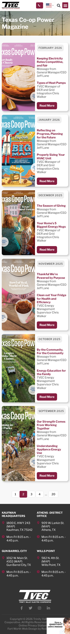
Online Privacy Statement (35, 625)
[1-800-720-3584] (39, 5)
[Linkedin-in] (48, 608)
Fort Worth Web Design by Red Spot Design (35, 628)
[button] (65, 5)
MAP (10, 526)
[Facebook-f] (21, 608)
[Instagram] (39, 608)
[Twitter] (30, 608)
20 (54, 493)
